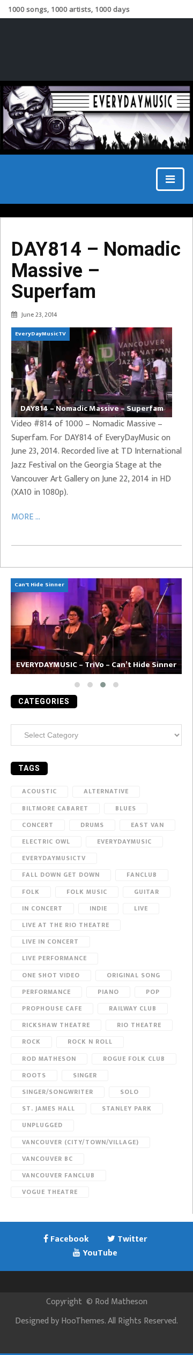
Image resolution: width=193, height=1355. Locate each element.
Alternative (106, 791)
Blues (125, 808)
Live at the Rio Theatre (65, 925)
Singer (85, 1075)
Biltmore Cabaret (55, 808)
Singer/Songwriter (57, 1091)
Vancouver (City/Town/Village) (80, 1142)
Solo (129, 1091)
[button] (77, 684)
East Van (147, 825)
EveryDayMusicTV (54, 858)
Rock (31, 1041)
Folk (31, 891)
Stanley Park (127, 1108)
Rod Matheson (49, 1058)
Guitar (146, 891)
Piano (108, 991)
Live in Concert (50, 941)
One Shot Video (51, 975)
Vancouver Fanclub (58, 1175)
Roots (34, 1075)
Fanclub (142, 874)
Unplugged (42, 1125)
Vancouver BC (47, 1158)
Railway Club (133, 1008)
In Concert (42, 908)
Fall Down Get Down (61, 874)
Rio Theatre (139, 1025)
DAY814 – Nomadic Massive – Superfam (96, 270)
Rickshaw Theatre (56, 1025)
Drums (92, 825)
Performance (46, 991)
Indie (98, 908)
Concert (38, 825)
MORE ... (25, 517)
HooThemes (83, 1321)
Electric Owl (46, 841)
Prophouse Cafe (52, 1008)
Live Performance (54, 958)
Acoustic (39, 791)
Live (141, 908)
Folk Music (86, 891)
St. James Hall (48, 1108)
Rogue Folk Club (134, 1058)
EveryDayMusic (124, 841)
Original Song (133, 975)
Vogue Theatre (50, 1191)
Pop (153, 991)
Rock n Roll (90, 1041)
